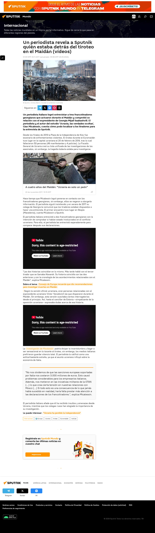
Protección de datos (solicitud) (114, 505)
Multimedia (90, 483)
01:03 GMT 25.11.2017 (31, 57)
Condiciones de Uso (25, 505)
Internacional (28, 419)
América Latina (39, 483)
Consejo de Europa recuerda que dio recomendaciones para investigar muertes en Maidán (58, 285)
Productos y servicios (44, 505)
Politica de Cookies (91, 505)
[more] (91, 191)
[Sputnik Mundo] (12, 18)
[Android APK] (10, 517)
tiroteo (55, 419)
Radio (100, 483)
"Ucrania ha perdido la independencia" (62, 413)
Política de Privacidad (73, 505)
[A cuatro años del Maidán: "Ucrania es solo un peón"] (59, 168)
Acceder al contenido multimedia (52, 103)
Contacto (58, 505)
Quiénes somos (9, 505)
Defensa (79, 483)
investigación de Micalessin (39, 348)
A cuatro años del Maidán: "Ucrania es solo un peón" (56, 187)
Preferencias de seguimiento (14, 508)
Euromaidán (64, 419)
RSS (130, 505)
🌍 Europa (38, 419)
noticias (73, 419)
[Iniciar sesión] (139, 16)
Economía (68, 483)
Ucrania (47, 419)
